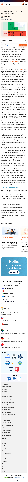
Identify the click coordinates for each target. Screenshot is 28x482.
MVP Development (6, 412)
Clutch (14, 356)
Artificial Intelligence (6, 386)
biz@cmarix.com (12, 291)
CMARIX (7, 214)
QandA (3, 471)
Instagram (11, 301)
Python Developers (6, 430)
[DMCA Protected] (9, 478)
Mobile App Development (8, 407)
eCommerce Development (8, 417)
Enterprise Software (6, 404)
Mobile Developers (6, 435)
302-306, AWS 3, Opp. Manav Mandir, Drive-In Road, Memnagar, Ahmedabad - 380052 (11, 312)
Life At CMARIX (5, 461)
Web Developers (6, 432)
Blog (3, 466)
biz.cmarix (10, 288)
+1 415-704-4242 (11, 296)
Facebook (2, 45)
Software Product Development (9, 414)
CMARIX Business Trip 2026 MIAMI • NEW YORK (14, 1)
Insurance (4, 440)
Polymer (21, 69)
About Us (4, 459)
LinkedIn (8, 45)
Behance (13, 301)
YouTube (8, 301)
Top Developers (20, 356)
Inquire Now (13, 272)
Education (4, 448)
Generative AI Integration (7, 394)
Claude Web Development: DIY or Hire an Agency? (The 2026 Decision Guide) (9, 243)
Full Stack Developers (7, 427)
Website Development (7, 8)
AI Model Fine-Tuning (7, 396)
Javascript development (13, 61)
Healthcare (4, 445)
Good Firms (8, 356)
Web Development (6, 409)
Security (4, 450)
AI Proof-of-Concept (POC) (8, 399)
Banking (4, 443)
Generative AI (5, 389)
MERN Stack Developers (7, 425)
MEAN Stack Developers (7, 422)
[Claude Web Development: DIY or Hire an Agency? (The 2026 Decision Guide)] (9, 231)
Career (3, 463)
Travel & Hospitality (6, 453)
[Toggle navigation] (26, 4)
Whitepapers (5, 468)
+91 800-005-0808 (11, 293)
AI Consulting (5, 391)
